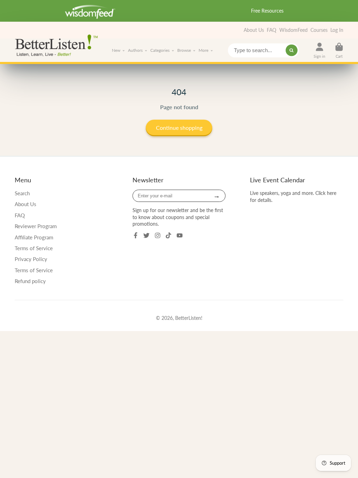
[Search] (292, 50)
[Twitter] (146, 235)
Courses (319, 30)
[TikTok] (168, 235)
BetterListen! (188, 318)
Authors (135, 50)
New (116, 50)
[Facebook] (136, 235)
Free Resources (267, 11)
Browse (184, 50)
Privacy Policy (31, 259)
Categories (160, 50)
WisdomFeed (293, 30)
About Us (254, 30)
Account (319, 50)
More (203, 50)
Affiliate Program (34, 237)
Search (22, 193)
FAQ (271, 30)
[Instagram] (158, 235)
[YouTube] (180, 235)
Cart (339, 50)
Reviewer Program (36, 226)
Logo (58, 44)
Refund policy (30, 281)
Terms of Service (34, 248)
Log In (336, 30)
